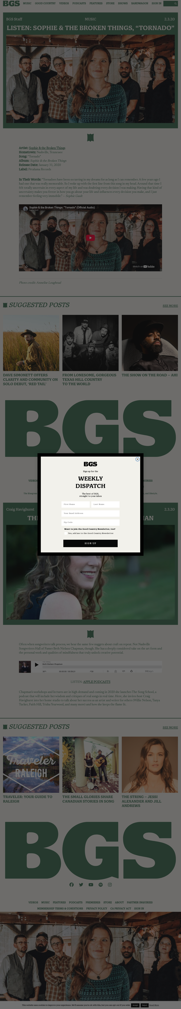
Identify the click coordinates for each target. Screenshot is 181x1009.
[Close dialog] (138, 459)
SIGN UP (90, 543)
